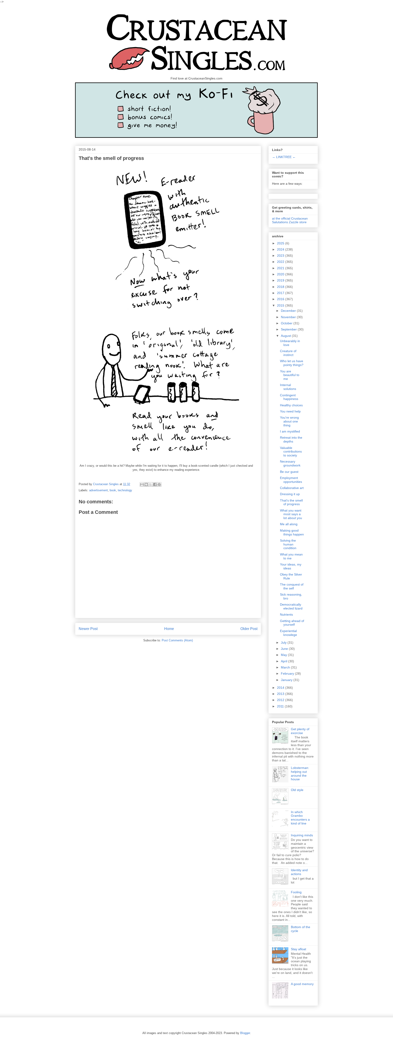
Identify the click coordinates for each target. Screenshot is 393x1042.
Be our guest (289, 472)
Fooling (296, 892)
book (113, 490)
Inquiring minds (302, 835)
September (289, 329)
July (284, 642)
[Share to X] (150, 484)
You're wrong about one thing (289, 421)
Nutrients (286, 614)
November (289, 317)
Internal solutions (288, 387)
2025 (281, 243)
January (287, 680)
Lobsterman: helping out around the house (300, 773)
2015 (281, 305)
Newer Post (88, 629)
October (287, 323)
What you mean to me (291, 556)
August (286, 336)
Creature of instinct (288, 353)
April (284, 661)
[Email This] (142, 484)
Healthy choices (291, 405)
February (288, 673)
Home (169, 629)
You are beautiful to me (289, 375)
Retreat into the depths (291, 439)
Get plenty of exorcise (300, 731)
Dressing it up (290, 494)
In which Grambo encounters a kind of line (300, 817)
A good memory (302, 984)
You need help (290, 411)
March (286, 667)
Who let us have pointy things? (291, 363)
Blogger (245, 1033)
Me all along (288, 524)
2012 (281, 700)
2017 (281, 293)
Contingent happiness (289, 397)
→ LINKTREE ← (284, 157)
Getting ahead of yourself (292, 623)
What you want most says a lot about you (291, 514)
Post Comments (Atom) (177, 640)
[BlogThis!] (146, 484)
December (289, 310)
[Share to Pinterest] (159, 484)
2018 (281, 287)
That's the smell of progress (291, 502)
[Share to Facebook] (155, 484)
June (285, 648)
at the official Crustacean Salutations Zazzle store (290, 220)
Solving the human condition (288, 544)
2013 (281, 694)
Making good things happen (292, 532)
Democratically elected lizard (291, 606)
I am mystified (290, 431)
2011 (281, 706)
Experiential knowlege (288, 633)
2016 (281, 299)
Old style (297, 790)
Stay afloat (298, 949)
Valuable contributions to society (291, 451)
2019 (281, 280)
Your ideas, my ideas (290, 566)
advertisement (98, 490)
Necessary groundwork (290, 463)
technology (125, 490)
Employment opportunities (291, 480)
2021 (281, 268)
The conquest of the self (291, 586)
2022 (281, 262)
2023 (281, 255)
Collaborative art (292, 488)
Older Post (248, 629)
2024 (281, 249)
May (284, 655)
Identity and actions (299, 872)
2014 (281, 687)
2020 (281, 274)
